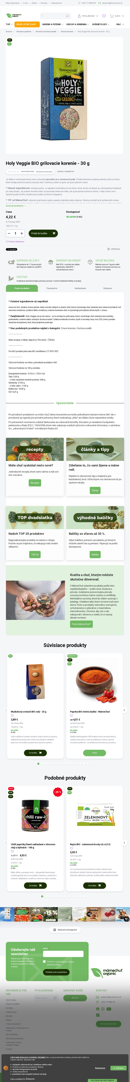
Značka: (65, 171)
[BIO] (35, 681)
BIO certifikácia (12, 1034)
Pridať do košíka (39, 233)
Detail (94, 753)
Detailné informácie (14, 206)
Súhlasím (120, 1068)
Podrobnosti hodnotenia (44, 171)
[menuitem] (9, 24)
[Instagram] (103, 1008)
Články (34, 3)
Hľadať (67, 16)
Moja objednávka (12, 3)
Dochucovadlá (84, 328)
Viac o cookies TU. (18, 1079)
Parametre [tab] (52, 288)
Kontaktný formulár (108, 1024)
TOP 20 (35, 554)
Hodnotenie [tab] (80, 288)
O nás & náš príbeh (13, 1024)
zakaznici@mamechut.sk (111, 997)
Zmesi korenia (68, 328)
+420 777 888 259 (108, 1002)
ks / (75, 998)
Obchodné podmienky (14, 1039)
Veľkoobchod (56, 3)
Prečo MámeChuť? (81, 624)
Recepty (44, 3)
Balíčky (95, 554)
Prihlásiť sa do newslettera (56, 972)
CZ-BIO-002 (52, 351)
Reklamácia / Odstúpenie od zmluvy (17, 1029)
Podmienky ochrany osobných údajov (14, 1043)
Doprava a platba (12, 1004)
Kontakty (9, 1008)
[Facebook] (98, 1008)
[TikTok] (98, 1014)
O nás (25, 3)
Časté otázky (11, 1000)
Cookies (9, 1049)
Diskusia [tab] (107, 288)
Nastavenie (100, 1068)
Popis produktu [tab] (22, 288)
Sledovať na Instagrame (67, 930)
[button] (38, 763)
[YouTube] (109, 1008)
